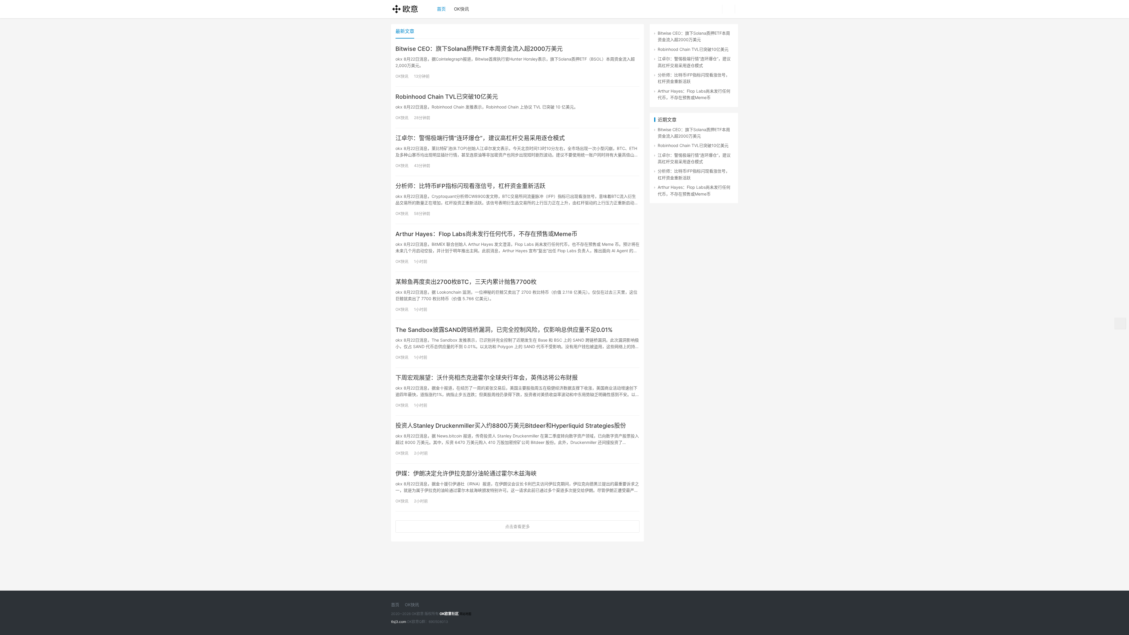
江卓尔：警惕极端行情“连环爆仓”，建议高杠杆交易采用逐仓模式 (480, 138)
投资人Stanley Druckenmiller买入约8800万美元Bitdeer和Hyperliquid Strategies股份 (510, 425)
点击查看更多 (517, 526)
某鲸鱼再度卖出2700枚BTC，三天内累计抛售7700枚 (466, 281)
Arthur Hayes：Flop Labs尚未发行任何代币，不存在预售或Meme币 (486, 234)
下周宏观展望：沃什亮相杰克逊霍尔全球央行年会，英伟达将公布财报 (486, 377)
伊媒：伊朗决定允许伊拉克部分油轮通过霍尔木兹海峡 (466, 473)
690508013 (438, 621)
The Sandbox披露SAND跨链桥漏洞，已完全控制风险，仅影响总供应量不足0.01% (504, 329)
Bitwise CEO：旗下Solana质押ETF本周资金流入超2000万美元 (479, 48)
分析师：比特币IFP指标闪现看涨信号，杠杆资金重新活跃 (470, 186)
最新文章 (404, 31)
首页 (441, 9)
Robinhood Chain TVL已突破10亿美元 (446, 96)
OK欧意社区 (449, 613)
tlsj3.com (398, 621)
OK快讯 (461, 9)
